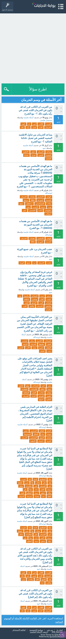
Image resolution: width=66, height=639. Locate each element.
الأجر (28, 348)
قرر (34, 124)
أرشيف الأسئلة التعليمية (39, 632)
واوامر (49, 393)
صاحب (41, 393)
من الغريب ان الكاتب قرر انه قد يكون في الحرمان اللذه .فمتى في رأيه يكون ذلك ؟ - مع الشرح (35, 110)
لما (30, 479)
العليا (49, 496)
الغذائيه (48, 159)
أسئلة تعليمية (28, 117)
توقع (27, 386)
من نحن (50, 630)
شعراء (37, 496)
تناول (33, 152)
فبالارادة (28, 486)
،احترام (41, 441)
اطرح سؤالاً (38, 89)
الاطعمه (25, 152)
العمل (49, 344)
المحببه (48, 155)
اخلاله (43, 389)
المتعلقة (26, 393)
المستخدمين (40, 203)
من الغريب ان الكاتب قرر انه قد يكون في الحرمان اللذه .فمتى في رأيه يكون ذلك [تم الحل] (35, 594)
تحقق (43, 493)
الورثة (22, 263)
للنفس (41, 155)
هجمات (32, 197)
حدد (36, 489)
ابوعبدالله (48, 193)
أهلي (42, 299)
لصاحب (24, 341)
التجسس (32, 210)
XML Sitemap (57, 632)
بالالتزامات (33, 389)
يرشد (49, 489)
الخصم (21, 348)
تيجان (38, 483)
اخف (43, 386)
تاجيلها (41, 399)
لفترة (41, 348)
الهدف (49, 197)
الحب (25, 306)
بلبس (26, 431)
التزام (49, 431)
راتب (49, 351)
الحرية (49, 441)
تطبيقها (41, 344)
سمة (36, 493)
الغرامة (41, 396)
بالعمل (49, 396)
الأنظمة (32, 441)
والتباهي (48, 306)
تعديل (33, 155)
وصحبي (34, 299)
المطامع (43, 479)
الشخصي (33, 438)
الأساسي (41, 197)
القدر (42, 489)
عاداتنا (26, 155)
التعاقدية (24, 389)
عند (43, 496)
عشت (49, 299)
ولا (32, 483)
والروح (26, 296)
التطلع (29, 493)
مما (30, 489)
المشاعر (34, 296)
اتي (50, 486)
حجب (49, 263)
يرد (34, 263)
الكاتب (41, 124)
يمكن (32, 341)
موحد (49, 434)
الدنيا (35, 479)
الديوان (21, 496)
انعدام (49, 438)
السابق (34, 303)
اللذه (40, 127)
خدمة (43, 207)
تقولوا (20, 483)
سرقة (26, 200)
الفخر (27, 303)
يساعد (49, 152)
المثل (22, 493)
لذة (42, 583)
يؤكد (49, 493)
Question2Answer (56, 636)
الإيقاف (48, 348)
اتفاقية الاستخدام (19, 630)
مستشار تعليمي (46, 120)
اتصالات (48, 214)
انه (29, 124)
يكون (23, 124)
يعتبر (49, 386)
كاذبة (40, 210)
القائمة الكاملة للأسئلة (26, 618)
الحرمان (48, 127)
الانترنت (35, 207)
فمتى (34, 127)
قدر (36, 486)
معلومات (48, 210)
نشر (28, 207)
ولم (50, 483)
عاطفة (26, 299)
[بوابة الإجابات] (43, 5)
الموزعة (40, 200)
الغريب (48, 124)
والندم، (30, 579)
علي (24, 210)
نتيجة (49, 389)
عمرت (23, 479)
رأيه (28, 127)
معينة (34, 348)
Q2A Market (59, 635)
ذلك (22, 127)
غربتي (49, 296)
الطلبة (42, 431)
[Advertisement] (33, 47)
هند (50, 579)
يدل (42, 434)
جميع (28, 263)
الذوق (42, 438)
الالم (37, 579)
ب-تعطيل (29, 203)
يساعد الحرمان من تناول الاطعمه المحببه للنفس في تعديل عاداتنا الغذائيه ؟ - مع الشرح (35, 138)
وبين (23, 579)
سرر (26, 483)
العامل (42, 351)
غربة (42, 296)
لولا (50, 479)
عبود (44, 148)
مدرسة (29, 496)
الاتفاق (36, 434)
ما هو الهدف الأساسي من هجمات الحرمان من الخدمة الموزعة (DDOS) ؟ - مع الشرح (35, 224)
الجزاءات (48, 341)
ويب (49, 207)
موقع (21, 203)
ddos (33, 200)
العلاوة (49, 399)
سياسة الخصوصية (36, 630)
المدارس (34, 431)
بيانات (49, 203)
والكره (49, 583)
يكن (44, 483)
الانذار (34, 396)
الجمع (44, 579)
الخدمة (48, 200)
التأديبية (39, 341)
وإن (20, 296)
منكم (21, 486)
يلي (25, 489)
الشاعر (48, 303)
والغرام (48, 310)
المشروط (27, 434)
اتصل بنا (60, 630)
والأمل (32, 306)
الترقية (25, 344)
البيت (41, 303)
